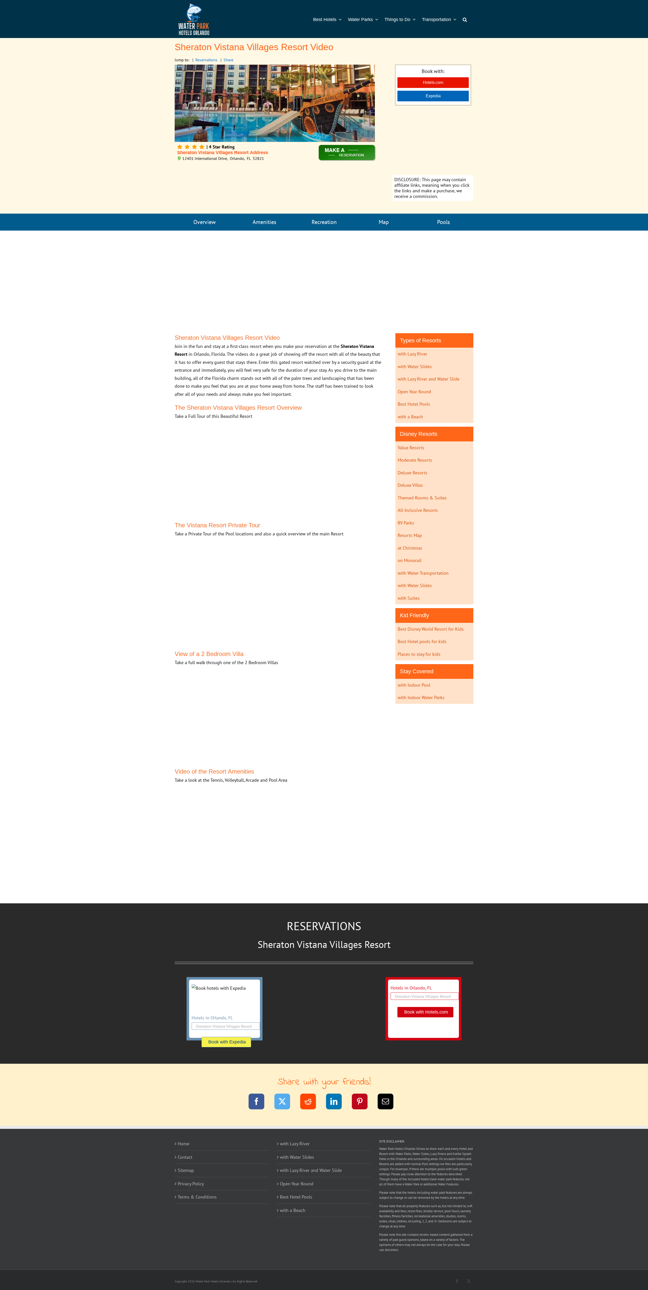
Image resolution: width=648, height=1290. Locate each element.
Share (228, 59)
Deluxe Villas (410, 485)
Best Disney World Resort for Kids (431, 629)
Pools (443, 222)
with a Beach (410, 417)
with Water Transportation (423, 573)
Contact (185, 1157)
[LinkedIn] (337, 1102)
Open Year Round (414, 392)
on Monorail (409, 560)
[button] (465, 19)
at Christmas (410, 548)
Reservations (206, 59)
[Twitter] (285, 1102)
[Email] (388, 1102)
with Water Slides (415, 366)
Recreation (324, 222)
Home (183, 1144)
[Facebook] (259, 1102)
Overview (204, 222)
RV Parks (406, 523)
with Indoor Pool (414, 685)
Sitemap (186, 1170)
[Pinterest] (363, 1102)
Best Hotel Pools (414, 404)
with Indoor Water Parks (421, 697)
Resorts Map (410, 535)
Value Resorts (411, 448)
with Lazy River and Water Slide (428, 379)
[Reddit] (311, 1102)
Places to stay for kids (419, 654)
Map (384, 222)
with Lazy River (412, 354)
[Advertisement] (433, 141)
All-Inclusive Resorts (418, 510)
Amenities (264, 222)
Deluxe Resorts (412, 473)
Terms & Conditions (197, 1197)
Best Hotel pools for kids (422, 641)
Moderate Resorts (415, 460)
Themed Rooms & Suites (422, 498)
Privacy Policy (191, 1184)
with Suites (409, 598)
